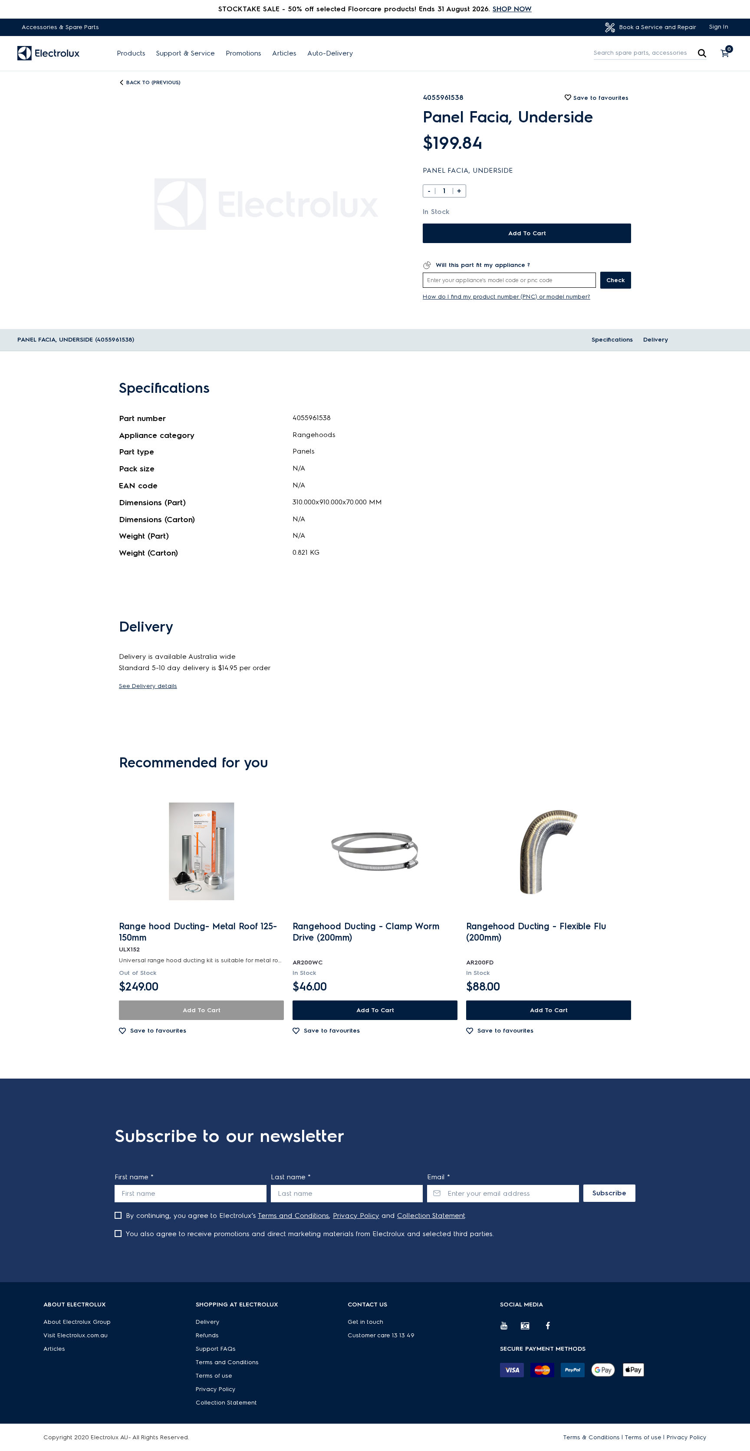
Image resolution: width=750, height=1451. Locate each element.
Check (615, 280)
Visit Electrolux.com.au (75, 1335)
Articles (284, 53)
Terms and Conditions (293, 1215)
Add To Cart (527, 233)
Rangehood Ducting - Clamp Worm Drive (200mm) (366, 932)
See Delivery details (148, 686)
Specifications (612, 339)
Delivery (655, 339)
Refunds (207, 1335)
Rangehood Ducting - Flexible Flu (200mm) (536, 932)
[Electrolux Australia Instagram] (531, 1329)
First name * (134, 1177)
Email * (438, 1177)
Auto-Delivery (330, 53)
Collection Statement (431, 1215)
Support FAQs (216, 1348)
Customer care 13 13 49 (381, 1335)
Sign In (718, 26)
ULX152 (129, 949)
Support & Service (185, 53)
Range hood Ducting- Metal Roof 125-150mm (198, 932)
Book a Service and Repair (657, 27)
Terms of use (214, 1375)
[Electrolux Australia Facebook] (552, 1329)
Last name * (291, 1177)
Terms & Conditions (591, 1437)
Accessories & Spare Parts (60, 27)
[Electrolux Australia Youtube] (510, 1329)
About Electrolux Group (77, 1322)
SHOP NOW (512, 9)
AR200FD (479, 962)
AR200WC (307, 962)
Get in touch (365, 1322)
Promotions (243, 53)
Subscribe (609, 1193)
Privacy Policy (356, 1215)
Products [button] (131, 53)
